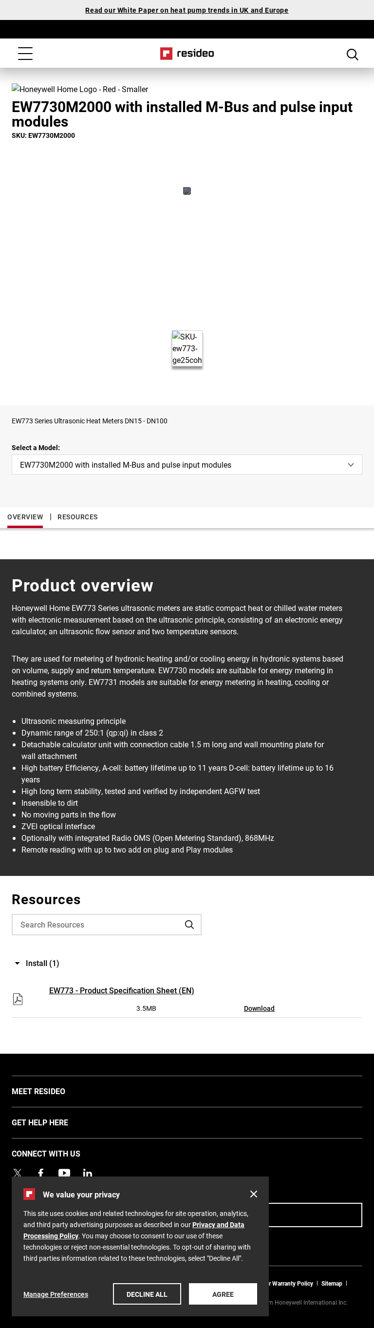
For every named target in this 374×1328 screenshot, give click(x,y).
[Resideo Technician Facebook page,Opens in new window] (41, 1173)
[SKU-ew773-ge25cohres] (187, 191)
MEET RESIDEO (53, 1090)
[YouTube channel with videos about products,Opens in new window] (64, 1173)
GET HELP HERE (54, 1122)
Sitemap (331, 1283)
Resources (77, 516)
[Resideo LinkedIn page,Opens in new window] (88, 1173)
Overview (25, 516)
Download (259, 1008)
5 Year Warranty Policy (284, 1283)
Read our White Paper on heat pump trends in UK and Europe (186, 10)
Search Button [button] (352, 54)
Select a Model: (36, 447)
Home (187, 53)
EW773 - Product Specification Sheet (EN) (121, 990)
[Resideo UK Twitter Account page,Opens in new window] (17, 1173)
